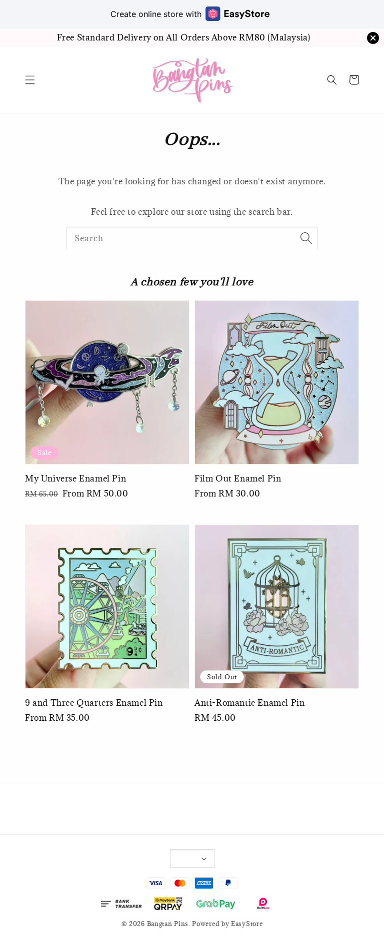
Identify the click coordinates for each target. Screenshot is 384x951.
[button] (30, 80)
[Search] (306, 238)
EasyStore (246, 924)
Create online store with (156, 14)
